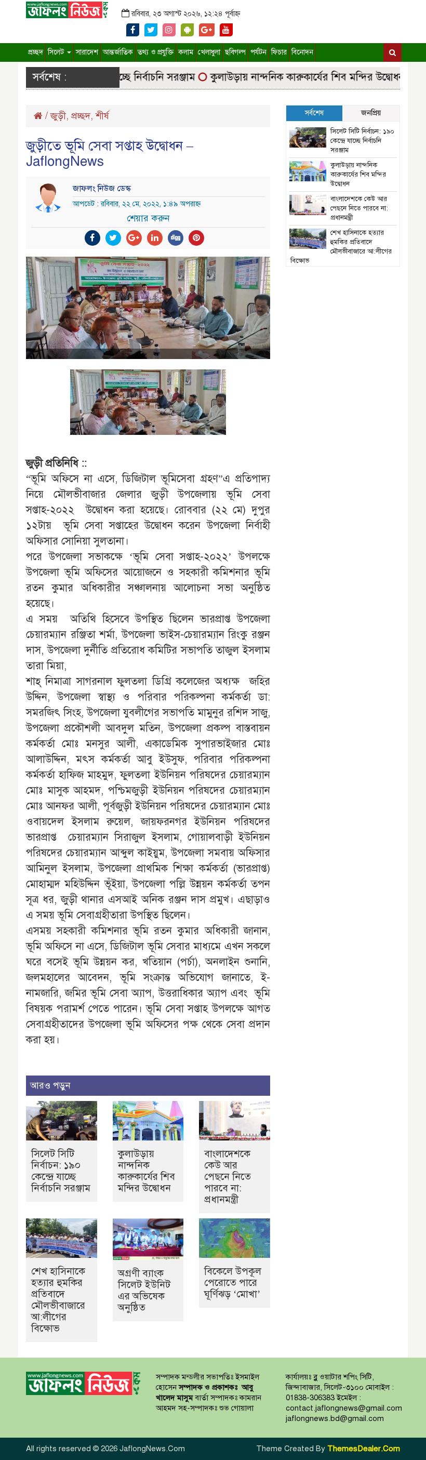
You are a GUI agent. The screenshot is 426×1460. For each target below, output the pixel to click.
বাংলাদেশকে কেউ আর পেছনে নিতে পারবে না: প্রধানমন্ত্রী (227, 1176)
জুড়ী (58, 116)
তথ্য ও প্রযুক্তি (156, 52)
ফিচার (279, 52)
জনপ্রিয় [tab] (371, 113)
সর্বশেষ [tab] (314, 113)
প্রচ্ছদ (35, 52)
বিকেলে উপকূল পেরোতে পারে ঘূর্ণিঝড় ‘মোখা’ (232, 1282)
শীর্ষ (102, 116)
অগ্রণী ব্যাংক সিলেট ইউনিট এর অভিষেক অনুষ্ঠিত (144, 1290)
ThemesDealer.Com (363, 1448)
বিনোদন (302, 52)
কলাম (185, 52)
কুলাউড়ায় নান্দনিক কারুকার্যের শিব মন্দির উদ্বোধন (294, 77)
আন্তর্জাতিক (118, 52)
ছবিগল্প (235, 52)
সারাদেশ (87, 52)
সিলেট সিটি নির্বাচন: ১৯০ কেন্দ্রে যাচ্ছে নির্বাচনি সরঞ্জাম (60, 1171)
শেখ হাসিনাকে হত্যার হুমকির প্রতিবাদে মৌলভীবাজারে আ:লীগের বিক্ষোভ (58, 1299)
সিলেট (57, 52)
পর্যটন (258, 52)
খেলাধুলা (209, 52)
